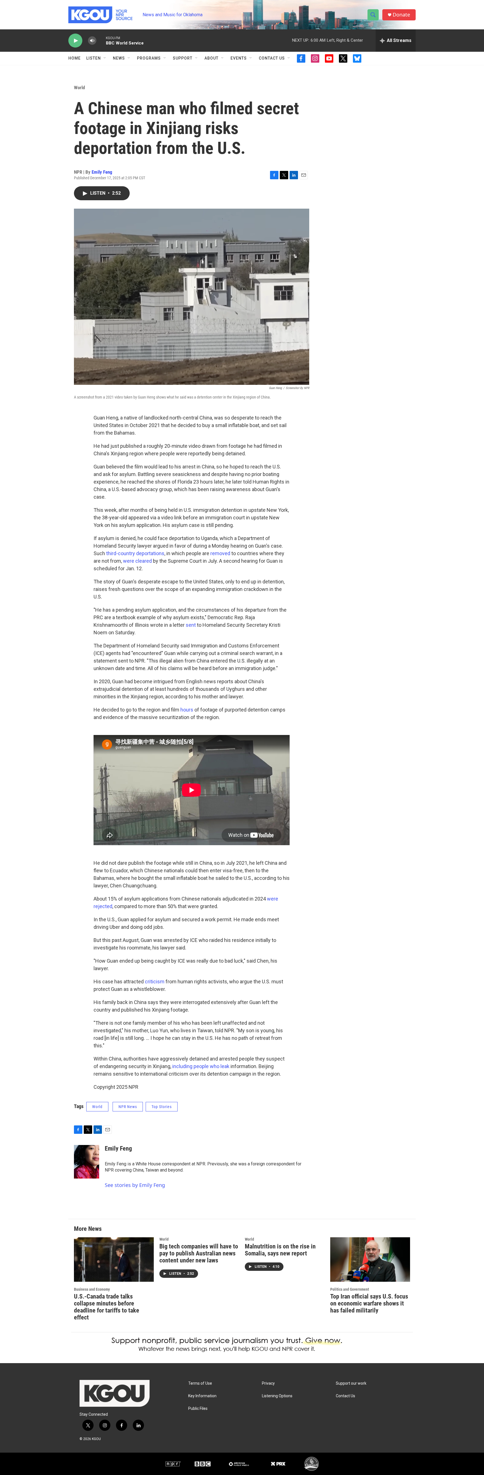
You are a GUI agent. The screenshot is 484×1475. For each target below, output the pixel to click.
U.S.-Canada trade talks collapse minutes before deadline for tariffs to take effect (106, 1307)
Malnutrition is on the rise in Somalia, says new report (280, 1250)
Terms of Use (200, 1383)
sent (191, 625)
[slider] (101, 40)
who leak (219, 1066)
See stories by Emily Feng (135, 1185)
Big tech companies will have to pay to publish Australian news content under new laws (198, 1253)
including (182, 1066)
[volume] (92, 40)
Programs (149, 58)
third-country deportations (135, 553)
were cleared (137, 561)
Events (239, 58)
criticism (154, 981)
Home (74, 58)
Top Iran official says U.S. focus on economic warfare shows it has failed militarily (369, 1303)
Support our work (351, 1383)
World (79, 87)
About (211, 58)
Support (182, 58)
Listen (93, 58)
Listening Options (277, 1396)
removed (220, 553)
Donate (401, 15)
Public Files (198, 1408)
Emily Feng (102, 172)
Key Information (202, 1396)
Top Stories (162, 1106)
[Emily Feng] (86, 1162)
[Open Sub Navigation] (105, 58)
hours (186, 710)
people (201, 1066)
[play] (75, 40)
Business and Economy (92, 1289)
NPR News (127, 1106)
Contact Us (272, 58)
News (119, 58)
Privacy (268, 1383)
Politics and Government (349, 1289)
